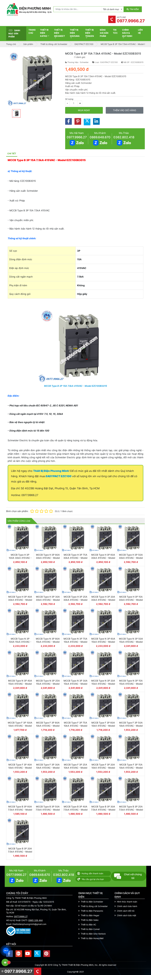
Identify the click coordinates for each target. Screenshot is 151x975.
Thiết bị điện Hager (90, 915)
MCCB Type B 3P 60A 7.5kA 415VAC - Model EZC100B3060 (20, 809)
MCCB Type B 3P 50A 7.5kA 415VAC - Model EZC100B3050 (48, 809)
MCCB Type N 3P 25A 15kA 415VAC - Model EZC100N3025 (48, 683)
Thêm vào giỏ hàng (124, 110)
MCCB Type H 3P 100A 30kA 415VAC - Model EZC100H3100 (20, 558)
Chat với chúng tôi (133, 876)
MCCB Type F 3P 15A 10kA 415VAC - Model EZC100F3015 (131, 767)
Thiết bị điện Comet (90, 929)
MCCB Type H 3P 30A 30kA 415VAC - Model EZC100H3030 (48, 600)
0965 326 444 (35, 920)
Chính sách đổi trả (125, 911)
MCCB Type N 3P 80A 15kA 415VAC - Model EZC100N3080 (48, 642)
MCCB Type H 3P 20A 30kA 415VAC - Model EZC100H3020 (103, 600)
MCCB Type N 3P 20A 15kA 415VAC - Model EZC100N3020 (103, 683)
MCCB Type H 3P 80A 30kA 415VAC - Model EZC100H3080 (48, 558)
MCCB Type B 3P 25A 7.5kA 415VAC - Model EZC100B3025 (131, 809)
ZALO (6, 950)
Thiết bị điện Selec (90, 920)
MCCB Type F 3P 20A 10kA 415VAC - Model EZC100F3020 (103, 767)
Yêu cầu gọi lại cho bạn (93, 879)
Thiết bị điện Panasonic (92, 911)
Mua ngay (84, 110)
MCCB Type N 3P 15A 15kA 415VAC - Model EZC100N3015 (131, 683)
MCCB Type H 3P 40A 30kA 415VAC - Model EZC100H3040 (20, 600)
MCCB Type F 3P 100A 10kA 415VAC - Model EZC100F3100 (20, 725)
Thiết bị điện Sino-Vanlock (93, 933)
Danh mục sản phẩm (14, 33)
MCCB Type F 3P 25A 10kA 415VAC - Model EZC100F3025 (75, 767)
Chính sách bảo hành (127, 906)
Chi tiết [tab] (11, 153)
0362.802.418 (123, 137)
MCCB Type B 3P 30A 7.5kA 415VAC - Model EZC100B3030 (103, 809)
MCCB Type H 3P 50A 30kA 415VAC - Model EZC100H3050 (131, 558)
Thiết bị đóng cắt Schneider (94, 906)
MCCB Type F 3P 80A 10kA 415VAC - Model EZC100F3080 (48, 725)
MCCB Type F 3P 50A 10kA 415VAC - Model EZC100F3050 (131, 725)
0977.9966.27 (77, 137)
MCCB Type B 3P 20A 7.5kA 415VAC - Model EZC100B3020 (20, 851)
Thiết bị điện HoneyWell (92, 938)
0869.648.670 (100, 137)
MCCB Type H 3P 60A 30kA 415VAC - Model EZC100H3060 (103, 558)
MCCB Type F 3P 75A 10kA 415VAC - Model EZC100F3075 (75, 725)
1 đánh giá (80, 57)
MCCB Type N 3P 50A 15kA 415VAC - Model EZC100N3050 (131, 642)
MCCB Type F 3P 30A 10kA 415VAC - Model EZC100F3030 (48, 767)
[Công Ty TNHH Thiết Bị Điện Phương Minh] (29, 9)
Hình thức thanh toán (127, 901)
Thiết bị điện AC (88, 924)
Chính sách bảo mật (126, 915)
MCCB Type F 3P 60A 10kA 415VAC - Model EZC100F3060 (103, 725)
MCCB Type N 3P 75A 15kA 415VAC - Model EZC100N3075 (75, 642)
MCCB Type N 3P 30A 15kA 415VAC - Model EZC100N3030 (75, 683)
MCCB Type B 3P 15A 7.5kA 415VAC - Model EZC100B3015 (75, 386)
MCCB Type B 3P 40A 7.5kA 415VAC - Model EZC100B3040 (75, 809)
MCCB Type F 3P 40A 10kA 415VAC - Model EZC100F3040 (20, 767)
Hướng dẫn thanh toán (92, 873)
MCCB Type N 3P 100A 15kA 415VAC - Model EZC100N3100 (20, 642)
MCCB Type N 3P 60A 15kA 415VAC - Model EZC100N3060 (103, 642)
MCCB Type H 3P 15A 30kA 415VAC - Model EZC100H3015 (131, 600)
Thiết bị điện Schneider (92, 901)
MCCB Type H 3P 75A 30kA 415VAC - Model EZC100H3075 (75, 558)
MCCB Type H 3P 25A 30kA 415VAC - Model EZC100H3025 (75, 600)
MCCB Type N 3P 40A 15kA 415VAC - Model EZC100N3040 (20, 683)
